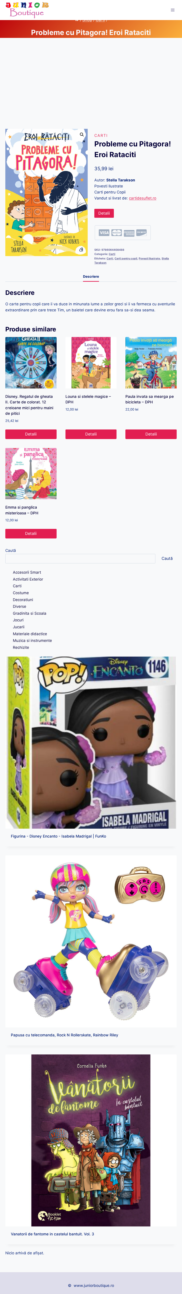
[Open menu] (172, 9)
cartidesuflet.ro (142, 198)
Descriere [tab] (91, 276)
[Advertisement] (91, 87)
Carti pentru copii (126, 258)
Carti (101, 135)
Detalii (104, 213)
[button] (82, 135)
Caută (10, 550)
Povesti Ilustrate (149, 258)
